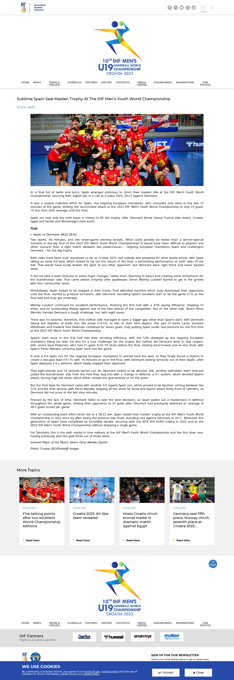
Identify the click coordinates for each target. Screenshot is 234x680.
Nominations (185, 82)
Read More (33, 540)
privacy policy (110, 671)
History (106, 82)
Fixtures (91, 82)
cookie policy (91, 674)
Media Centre (142, 83)
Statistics (123, 82)
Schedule (74, 82)
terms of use (92, 671)
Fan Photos (205, 83)
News (37, 82)
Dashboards (163, 82)
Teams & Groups (54, 83)
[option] (84, 636)
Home (25, 82)
